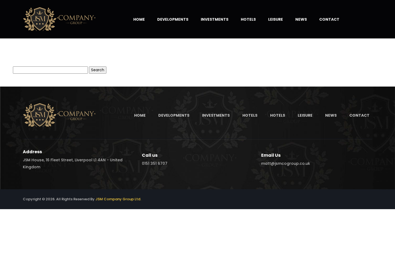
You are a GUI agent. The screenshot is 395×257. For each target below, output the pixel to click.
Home (139, 19)
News (301, 19)
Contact (329, 19)
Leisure (275, 19)
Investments (214, 19)
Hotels (248, 19)
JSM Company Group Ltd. (118, 199)
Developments (172, 19)
